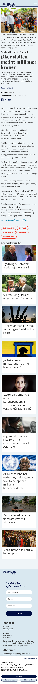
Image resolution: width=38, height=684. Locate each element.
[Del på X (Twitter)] (5, 100)
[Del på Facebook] (2, 100)
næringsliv (8, 232)
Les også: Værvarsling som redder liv (14, 220)
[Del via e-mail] (9, 100)
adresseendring (9, 656)
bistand (22, 228)
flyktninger (8, 237)
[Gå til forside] (16, 4)
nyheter (22, 232)
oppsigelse (23, 656)
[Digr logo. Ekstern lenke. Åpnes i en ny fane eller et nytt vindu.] (2, 660)
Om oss (6, 626)
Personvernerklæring (30, 658)
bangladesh (8, 228)
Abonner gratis (9, 654)
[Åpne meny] (35, 4)
